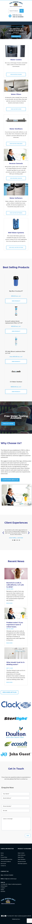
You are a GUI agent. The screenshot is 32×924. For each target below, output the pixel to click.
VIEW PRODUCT (16, 301)
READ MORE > (9, 603)
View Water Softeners (16, 212)
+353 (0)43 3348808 (8, 875)
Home (2, 853)
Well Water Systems (22, 863)
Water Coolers (21, 853)
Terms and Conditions (6, 861)
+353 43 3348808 (17, 17)
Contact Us (3, 865)
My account (3, 863)
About (2, 855)
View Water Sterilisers (16, 143)
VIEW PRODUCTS (16, 36)
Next (27, 532)
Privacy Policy (4, 857)
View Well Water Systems (16, 247)
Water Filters (21, 857)
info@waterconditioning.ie (10, 878)
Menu (5, 23)
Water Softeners (21, 855)
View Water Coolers (16, 74)
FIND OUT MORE (8, 423)
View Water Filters (16, 109)
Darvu (18, 919)
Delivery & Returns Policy (6, 859)
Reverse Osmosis (22, 861)
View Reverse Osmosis (16, 178)
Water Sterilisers (21, 859)
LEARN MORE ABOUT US (10, 480)
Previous (4, 532)
